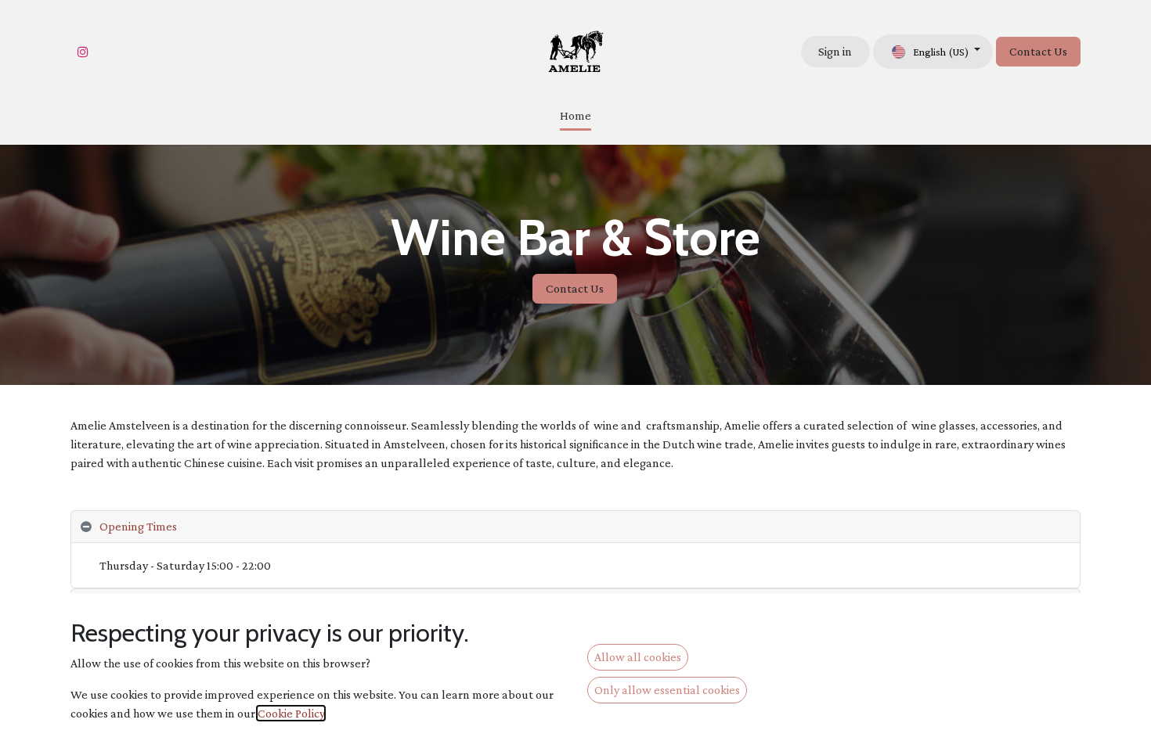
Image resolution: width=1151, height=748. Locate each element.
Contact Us (1038, 51)
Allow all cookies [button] (637, 656)
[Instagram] (83, 51)
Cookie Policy (291, 713)
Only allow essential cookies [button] (667, 689)
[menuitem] (575, 117)
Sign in (835, 51)
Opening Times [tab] (138, 526)
